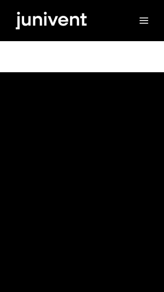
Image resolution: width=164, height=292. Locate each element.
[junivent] (82, 20)
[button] (144, 20)
